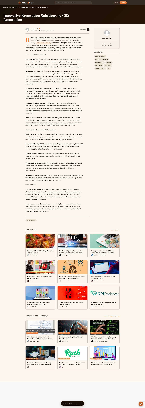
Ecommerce (108, 65)
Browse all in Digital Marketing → (112, 316)
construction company (43, 43)
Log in (116, 2)
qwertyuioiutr (34, 29)
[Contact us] (141, 404)
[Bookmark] (76, 403)
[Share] (81, 403)
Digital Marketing (12, 7)
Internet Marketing (100, 56)
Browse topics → (115, 230)
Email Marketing (99, 62)
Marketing (109, 62)
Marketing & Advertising (101, 59)
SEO (109, 68)
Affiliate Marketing (100, 68)
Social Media (98, 65)
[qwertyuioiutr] (27, 30)
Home (4, 7)
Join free (123, 2)
